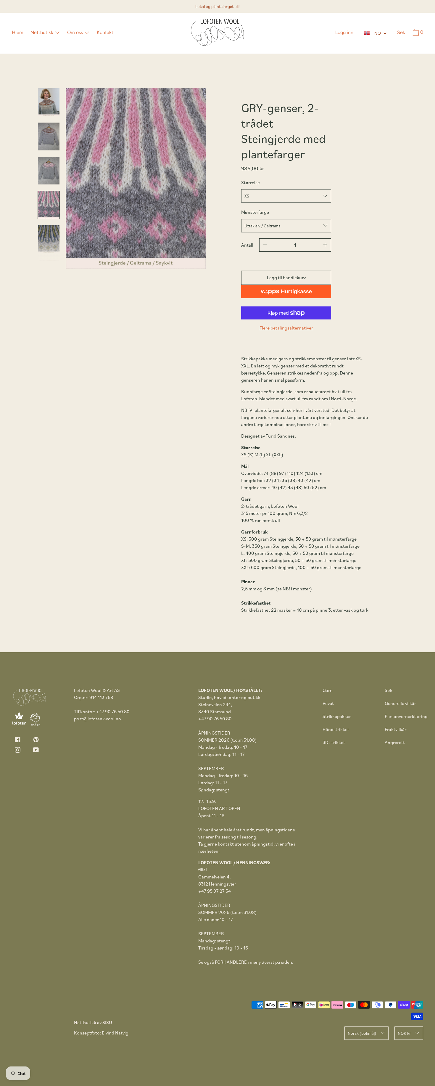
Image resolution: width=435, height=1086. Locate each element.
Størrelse (250, 182)
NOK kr (404, 1033)
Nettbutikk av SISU (93, 1022)
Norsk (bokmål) (362, 1033)
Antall (247, 245)
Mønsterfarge (255, 212)
